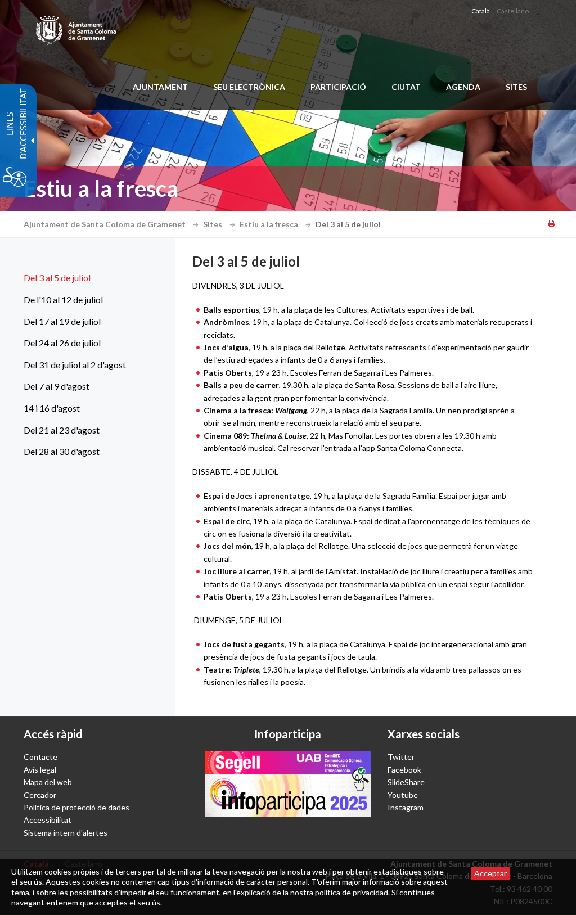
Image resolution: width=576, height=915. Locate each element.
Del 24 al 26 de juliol (62, 342)
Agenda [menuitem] (463, 87)
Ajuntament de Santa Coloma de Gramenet (105, 224)
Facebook (404, 769)
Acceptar (490, 873)
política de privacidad (351, 892)
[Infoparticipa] (287, 784)
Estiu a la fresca (270, 224)
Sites (213, 224)
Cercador (40, 795)
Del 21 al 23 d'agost (62, 430)
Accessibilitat (47, 819)
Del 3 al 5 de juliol (57, 277)
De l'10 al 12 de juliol (63, 299)
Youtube (403, 795)
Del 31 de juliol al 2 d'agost (75, 364)
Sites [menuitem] (516, 87)
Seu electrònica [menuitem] (249, 87)
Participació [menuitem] (338, 87)
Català (480, 11)
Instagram (406, 807)
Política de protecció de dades (76, 807)
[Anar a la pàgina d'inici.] (77, 28)
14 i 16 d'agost (52, 408)
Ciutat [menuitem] (406, 87)
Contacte (40, 756)
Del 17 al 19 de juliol (62, 321)
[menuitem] (85, 278)
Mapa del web (48, 782)
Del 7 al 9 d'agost (56, 386)
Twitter (401, 756)
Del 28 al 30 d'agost (62, 451)
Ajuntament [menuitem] (160, 87)
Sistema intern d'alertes (65, 832)
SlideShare (406, 782)
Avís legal (40, 769)
